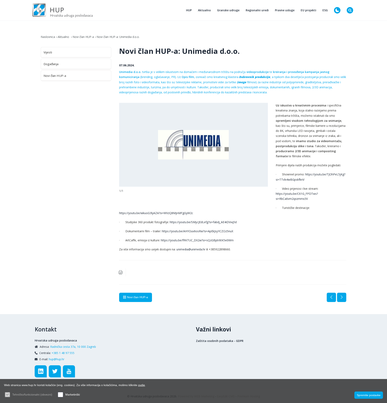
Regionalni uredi (257, 10)
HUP (189, 10)
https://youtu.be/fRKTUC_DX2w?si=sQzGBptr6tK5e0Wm (197, 240)
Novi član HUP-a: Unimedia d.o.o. (118, 37)
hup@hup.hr (56, 359)
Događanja (51, 64)
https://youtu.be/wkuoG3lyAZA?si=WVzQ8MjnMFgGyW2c (156, 213)
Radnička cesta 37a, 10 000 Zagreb (73, 347)
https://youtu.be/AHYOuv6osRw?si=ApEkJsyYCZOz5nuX (197, 231)
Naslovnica (48, 37)
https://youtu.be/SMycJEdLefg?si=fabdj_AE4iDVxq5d (203, 222)
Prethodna (331, 297)
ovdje (141, 385)
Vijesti (48, 52)
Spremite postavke (369, 395)
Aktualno (204, 10)
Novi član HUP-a (83, 37)
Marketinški (72, 394)
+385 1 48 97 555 (63, 353)
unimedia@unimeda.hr (190, 249)
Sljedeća (341, 297)
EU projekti (308, 10)
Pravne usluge (284, 10)
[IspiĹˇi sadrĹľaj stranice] (121, 272)
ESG (325, 10)
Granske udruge (228, 10)
